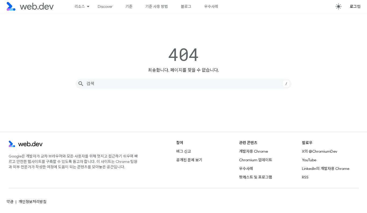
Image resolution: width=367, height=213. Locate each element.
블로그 (186, 6)
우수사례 (211, 6)
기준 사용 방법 (156, 6)
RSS (305, 177)
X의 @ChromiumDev (319, 151)
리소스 (79, 6)
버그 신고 (183, 151)
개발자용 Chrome (253, 151)
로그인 (355, 6)
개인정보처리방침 (32, 202)
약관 (9, 202)
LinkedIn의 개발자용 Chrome (325, 168)
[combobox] (183, 84)
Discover (105, 6)
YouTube (309, 160)
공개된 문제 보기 (189, 160)
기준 (128, 6)
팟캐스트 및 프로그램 (255, 177)
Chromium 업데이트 (255, 160)
